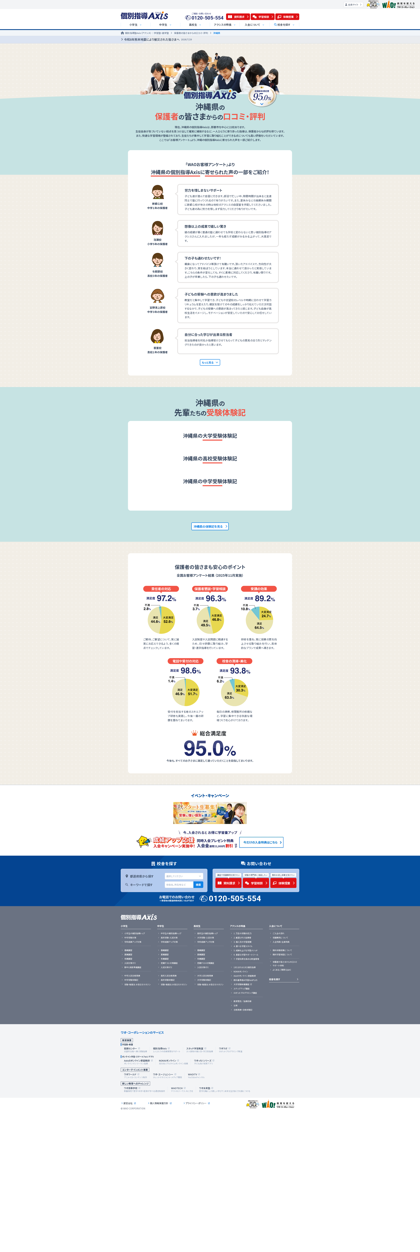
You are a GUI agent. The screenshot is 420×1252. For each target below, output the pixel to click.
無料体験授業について (282, 950)
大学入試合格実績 (205, 975)
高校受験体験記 (168, 980)
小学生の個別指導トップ (134, 933)
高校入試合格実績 (169, 975)
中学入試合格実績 (132, 975)
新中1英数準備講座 (132, 967)
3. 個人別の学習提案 (243, 942)
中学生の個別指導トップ (171, 933)
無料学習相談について (282, 954)
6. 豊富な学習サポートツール (246, 954)
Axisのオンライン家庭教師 (245, 975)
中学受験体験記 (131, 980)
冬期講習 (128, 958)
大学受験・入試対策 (205, 937)
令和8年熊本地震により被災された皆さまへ (158, 39)
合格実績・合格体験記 (243, 1009)
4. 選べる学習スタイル (243, 946)
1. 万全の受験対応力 (243, 933)
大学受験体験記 (204, 980)
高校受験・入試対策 (169, 937)
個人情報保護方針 (159, 1103)
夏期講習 (128, 954)
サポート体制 (278, 965)
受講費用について (280, 937)
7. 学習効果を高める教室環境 (246, 959)
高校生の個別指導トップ (207, 933)
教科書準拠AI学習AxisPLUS (245, 980)
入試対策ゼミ (130, 963)
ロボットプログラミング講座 (245, 993)
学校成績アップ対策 (132, 942)
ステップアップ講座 (242, 988)
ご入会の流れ (278, 933)
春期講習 (128, 950)
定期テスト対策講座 (169, 963)
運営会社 (128, 1103)
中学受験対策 (130, 937)
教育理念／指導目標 (242, 1001)
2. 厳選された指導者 (242, 937)
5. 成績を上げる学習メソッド (246, 950)
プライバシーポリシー (196, 1103)
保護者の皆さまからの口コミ (285, 962)
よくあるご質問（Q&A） (282, 969)
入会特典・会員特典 (281, 942)
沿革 (236, 1005)
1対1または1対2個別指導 (245, 967)
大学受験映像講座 (241, 984)
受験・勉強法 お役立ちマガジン (137, 984)
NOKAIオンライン (241, 971)
